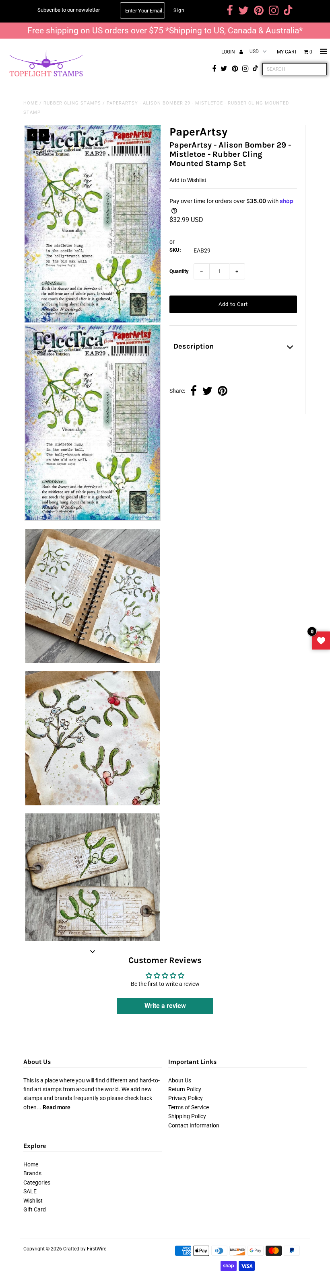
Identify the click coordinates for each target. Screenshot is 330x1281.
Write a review (165, 1006)
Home (30, 103)
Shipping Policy (187, 1116)
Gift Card (34, 1209)
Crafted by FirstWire (84, 1249)
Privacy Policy (185, 1098)
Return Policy (184, 1089)
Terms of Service (188, 1107)
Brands (32, 1173)
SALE (30, 1191)
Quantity (179, 271)
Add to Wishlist (187, 180)
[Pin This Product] (222, 391)
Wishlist (33, 1200)
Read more (56, 1107)
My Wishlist (321, 641)
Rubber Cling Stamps (72, 103)
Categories (36, 1182)
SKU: (175, 250)
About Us (179, 1080)
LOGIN (228, 52)
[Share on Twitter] (207, 391)
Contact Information (193, 1125)
